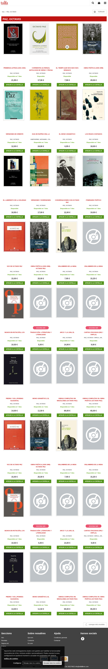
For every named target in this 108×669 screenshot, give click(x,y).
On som (30, 643)
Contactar (31, 640)
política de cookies (11, 659)
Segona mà (5, 643)
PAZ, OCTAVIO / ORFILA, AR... (93, 337)
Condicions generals (60, 637)
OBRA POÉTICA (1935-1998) (93, 68)
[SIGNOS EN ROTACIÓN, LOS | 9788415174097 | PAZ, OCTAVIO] (14, 306)
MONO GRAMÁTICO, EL (41, 398)
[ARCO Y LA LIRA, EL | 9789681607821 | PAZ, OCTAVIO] (67, 306)
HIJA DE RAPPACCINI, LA (41, 134)
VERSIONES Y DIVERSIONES (41, 200)
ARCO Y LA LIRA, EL (67, 332)
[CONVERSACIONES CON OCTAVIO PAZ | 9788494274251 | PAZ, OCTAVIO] (67, 173)
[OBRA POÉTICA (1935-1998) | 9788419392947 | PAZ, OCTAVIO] (93, 41)
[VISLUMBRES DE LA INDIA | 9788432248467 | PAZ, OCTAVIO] (67, 239)
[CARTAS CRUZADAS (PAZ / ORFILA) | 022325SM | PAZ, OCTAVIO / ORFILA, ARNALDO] (93, 306)
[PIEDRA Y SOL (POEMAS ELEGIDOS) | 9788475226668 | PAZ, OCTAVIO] (14, 372)
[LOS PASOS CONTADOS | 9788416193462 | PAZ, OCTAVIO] (93, 107)
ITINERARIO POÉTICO (93, 200)
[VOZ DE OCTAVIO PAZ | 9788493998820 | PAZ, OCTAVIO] (14, 239)
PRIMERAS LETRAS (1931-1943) (15, 68)
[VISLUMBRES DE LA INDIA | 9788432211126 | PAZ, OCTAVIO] (93, 239)
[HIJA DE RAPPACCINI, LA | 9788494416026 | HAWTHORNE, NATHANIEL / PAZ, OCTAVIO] (41, 107)
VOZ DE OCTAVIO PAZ (14, 266)
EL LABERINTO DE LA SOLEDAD (14, 200)
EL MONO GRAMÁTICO (67, 134)
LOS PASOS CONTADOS (93, 134)
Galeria (3, 646)
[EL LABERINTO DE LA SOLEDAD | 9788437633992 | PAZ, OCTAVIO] (14, 173)
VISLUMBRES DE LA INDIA (67, 266)
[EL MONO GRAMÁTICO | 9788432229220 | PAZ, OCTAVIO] (67, 107)
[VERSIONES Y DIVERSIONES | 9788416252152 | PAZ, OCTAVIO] (41, 173)
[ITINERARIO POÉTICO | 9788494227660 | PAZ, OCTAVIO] (93, 173)
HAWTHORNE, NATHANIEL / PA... (41, 139)
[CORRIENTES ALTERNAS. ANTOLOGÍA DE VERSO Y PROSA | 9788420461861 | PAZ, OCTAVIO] (41, 41)
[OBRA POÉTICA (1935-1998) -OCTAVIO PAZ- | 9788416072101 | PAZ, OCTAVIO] (41, 239)
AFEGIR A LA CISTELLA (14, 84)
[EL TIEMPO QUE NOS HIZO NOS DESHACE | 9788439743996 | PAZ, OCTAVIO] (67, 41)
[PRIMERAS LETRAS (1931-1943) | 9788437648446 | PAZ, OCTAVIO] (14, 41)
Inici (2, 637)
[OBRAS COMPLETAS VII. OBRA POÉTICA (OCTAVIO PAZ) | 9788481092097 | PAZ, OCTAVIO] (93, 372)
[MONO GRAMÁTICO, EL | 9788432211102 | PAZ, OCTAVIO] (41, 372)
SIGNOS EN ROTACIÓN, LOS (14, 332)
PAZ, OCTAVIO (14, 73)
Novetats (4, 640)
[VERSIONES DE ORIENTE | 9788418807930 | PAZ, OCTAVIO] (14, 107)
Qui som (30, 637)
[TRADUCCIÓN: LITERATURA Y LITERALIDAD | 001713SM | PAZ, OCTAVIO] (41, 306)
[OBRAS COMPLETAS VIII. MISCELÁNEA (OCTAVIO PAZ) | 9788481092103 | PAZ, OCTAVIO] (67, 372)
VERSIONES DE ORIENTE (14, 134)
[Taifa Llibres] (4, 3)
